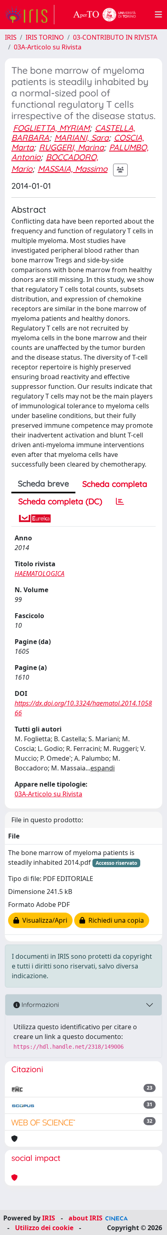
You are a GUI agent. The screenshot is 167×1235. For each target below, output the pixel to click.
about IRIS (86, 1218)
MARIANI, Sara (81, 137)
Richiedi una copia (114, 920)
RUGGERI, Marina (71, 147)
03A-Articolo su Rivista (47, 47)
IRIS (11, 37)
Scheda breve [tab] (43, 483)
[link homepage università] (104, 14)
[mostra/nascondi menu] (158, 15)
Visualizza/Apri (43, 920)
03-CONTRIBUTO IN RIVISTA (115, 37)
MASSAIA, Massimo (72, 169)
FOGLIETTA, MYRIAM (51, 128)
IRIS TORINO (45, 37)
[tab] (120, 501)
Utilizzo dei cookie (44, 1227)
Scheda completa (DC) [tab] (60, 501)
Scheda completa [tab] (114, 484)
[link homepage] (29, 14)
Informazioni (39, 1004)
